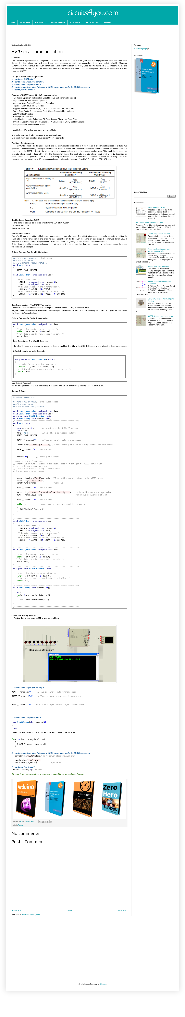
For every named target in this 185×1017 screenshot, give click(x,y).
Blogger (103, 984)
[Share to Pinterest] (50, 821)
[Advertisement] (59, 32)
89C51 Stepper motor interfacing (160, 316)
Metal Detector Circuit (156, 207)
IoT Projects (25, 22)
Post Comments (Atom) (31, 915)
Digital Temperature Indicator (159, 234)
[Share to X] (45, 821)
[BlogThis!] (42, 821)
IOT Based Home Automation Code (149, 223)
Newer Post (16, 910)
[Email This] (39, 821)
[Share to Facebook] (48, 821)
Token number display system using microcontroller (159, 250)
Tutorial (20, 825)
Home (12, 22)
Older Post (122, 910)
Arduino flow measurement (158, 266)
